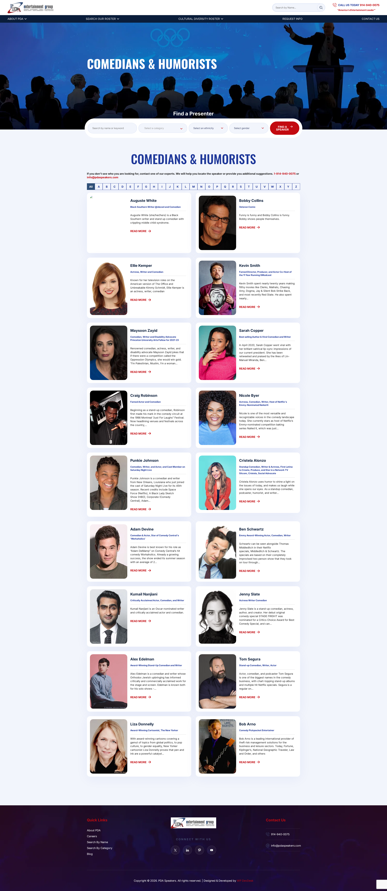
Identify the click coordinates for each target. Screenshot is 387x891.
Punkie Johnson (144, 460)
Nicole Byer (249, 395)
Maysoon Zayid (143, 330)
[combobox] (162, 128)
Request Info (292, 18)
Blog (90, 854)
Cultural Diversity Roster (199, 18)
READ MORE (138, 231)
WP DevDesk (245, 881)
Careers (92, 836)
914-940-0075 (280, 834)
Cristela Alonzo (252, 460)
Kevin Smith (249, 265)
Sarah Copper (251, 330)
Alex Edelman (142, 659)
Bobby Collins (251, 200)
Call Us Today (358, 5)
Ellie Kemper (141, 265)
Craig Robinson (143, 395)
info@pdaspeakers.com (285, 845)
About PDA (15, 18)
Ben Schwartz (251, 529)
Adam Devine (142, 529)
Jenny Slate (249, 594)
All (91, 187)
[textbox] (162, 128)
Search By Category (99, 848)
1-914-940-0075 (285, 174)
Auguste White (143, 200)
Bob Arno (247, 724)
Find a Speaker (282, 128)
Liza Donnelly (142, 724)
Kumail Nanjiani (143, 594)
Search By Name (97, 842)
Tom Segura (249, 659)
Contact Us (370, 18)
